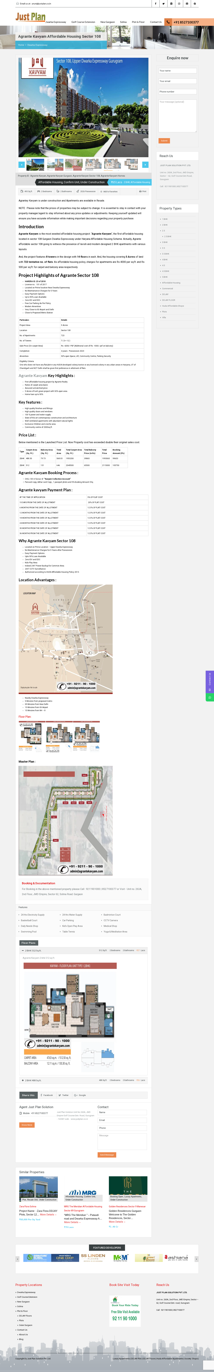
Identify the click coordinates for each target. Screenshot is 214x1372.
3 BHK (165, 242)
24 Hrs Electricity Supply (32, 915)
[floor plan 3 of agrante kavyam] (86, 736)
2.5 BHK (167, 236)
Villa (164, 317)
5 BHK (165, 277)
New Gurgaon (107, 21)
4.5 (163, 265)
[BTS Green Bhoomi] (149, 1257)
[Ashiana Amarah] (177, 1257)
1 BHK (165, 219)
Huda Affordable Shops (173, 306)
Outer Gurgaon (25, 1325)
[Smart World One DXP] (65, 1257)
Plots (164, 312)
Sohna (123, 21)
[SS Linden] (93, 1257)
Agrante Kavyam (33, 375)
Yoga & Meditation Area (115, 931)
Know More (27, 1125)
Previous (24, 107)
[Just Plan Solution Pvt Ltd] (30, 19)
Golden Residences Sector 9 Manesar (127, 1206)
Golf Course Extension (83, 21)
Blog (21, 1339)
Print (144, 191)
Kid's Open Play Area (72, 926)
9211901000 (170, 186)
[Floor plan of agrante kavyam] (32, 736)
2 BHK (165, 225)
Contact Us (156, 21)
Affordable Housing (171, 283)
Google (82, 1095)
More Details (47, 1214)
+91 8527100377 (186, 22)
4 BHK (165, 259)
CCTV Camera (111, 920)
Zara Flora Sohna (27, 1206)
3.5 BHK (165, 254)
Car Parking (68, 920)
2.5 (163, 230)
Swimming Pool (29, 931)
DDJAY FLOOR (168, 300)
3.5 (163, 248)
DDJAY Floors (25, 1316)
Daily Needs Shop (29, 926)
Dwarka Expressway (55, 21)
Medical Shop (110, 926)
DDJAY (165, 294)
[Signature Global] (37, 1257)
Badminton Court (112, 915)
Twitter (65, 1095)
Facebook (48, 1095)
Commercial (167, 288)
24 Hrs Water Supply (72, 915)
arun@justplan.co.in (41, 3)
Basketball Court (29, 920)
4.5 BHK (165, 271)
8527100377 (182, 186)
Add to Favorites (110, 192)
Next (142, 107)
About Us (23, 1334)
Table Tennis (68, 931)
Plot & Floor (138, 21)
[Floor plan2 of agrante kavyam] (59, 736)
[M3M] (121, 1257)
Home (21, 45)
